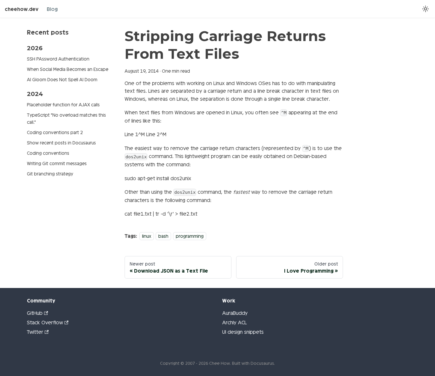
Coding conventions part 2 (55, 132)
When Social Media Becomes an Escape (67, 68)
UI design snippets (243, 331)
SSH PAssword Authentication (58, 58)
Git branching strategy (50, 173)
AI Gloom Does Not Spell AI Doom (62, 79)
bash (163, 235)
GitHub (35, 312)
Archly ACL (234, 322)
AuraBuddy (235, 312)
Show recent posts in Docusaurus (61, 142)
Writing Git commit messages (57, 163)
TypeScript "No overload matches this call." (66, 118)
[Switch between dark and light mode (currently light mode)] (425, 9)
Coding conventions (48, 152)
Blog (52, 9)
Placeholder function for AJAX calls (63, 104)
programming (190, 235)
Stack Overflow (45, 322)
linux (146, 235)
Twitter (35, 331)
